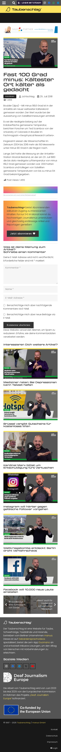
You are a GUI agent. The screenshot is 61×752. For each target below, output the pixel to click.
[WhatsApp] (53, 3)
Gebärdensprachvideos (31, 639)
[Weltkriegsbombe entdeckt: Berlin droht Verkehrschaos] (30, 529)
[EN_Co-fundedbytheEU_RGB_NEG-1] (27, 710)
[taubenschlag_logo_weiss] (17, 622)
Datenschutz (52, 735)
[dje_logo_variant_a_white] (25, 677)
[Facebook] (49, 3)
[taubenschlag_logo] (30, 9)
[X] (26, 666)
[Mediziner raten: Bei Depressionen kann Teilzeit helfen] (30, 363)
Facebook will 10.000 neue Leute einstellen (28, 591)
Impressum (52, 742)
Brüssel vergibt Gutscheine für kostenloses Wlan (27, 425)
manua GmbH (39, 722)
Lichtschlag (28, 96)
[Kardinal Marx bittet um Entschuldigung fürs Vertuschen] (30, 446)
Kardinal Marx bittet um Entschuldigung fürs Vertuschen (28, 466)
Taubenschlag (23, 722)
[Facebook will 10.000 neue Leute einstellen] (30, 570)
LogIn (55, 748)
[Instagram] (44, 3)
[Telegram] (58, 3)
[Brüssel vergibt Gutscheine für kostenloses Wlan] (30, 404)
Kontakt (54, 729)
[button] (4, 3)
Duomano (44, 642)
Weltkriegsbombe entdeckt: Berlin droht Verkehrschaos (29, 549)
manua (48, 635)
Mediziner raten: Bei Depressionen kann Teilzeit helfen (30, 383)
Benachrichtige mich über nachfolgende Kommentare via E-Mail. (27, 307)
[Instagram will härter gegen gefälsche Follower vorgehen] (30, 487)
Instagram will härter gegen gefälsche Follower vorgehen (25, 508)
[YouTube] (32, 666)
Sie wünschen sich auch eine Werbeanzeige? (19, 195)
